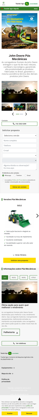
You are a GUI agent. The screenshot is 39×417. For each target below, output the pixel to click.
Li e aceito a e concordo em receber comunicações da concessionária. (20, 270)
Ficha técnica (20, 344)
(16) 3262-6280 (20, 213)
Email (28, 265)
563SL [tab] (24, 367)
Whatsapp (8, 265)
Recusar (29, 413)
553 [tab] (5, 367)
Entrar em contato (19, 276)
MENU (3, 5)
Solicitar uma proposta (19, 350)
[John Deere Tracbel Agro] (26, 4)
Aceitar (9, 413)
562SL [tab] (14, 367)
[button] (4, 75)
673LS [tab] (34, 367)
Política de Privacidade (19, 269)
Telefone (19, 265)
